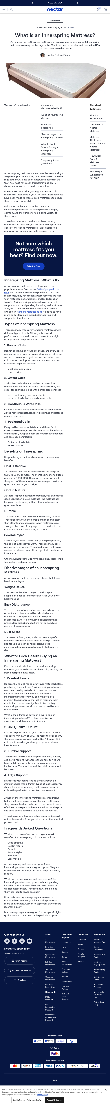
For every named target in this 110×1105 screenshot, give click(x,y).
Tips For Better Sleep (96, 117)
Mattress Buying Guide (99, 963)
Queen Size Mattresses (50, 955)
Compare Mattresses (50, 978)
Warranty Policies (65, 987)
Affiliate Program (81, 955)
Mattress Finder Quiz (50, 985)
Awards (81, 961)
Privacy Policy (42, 1095)
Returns (65, 952)
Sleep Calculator (98, 948)
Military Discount (49, 998)
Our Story (82, 939)
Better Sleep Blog (99, 1003)
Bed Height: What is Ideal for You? (96, 174)
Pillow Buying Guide (99, 970)
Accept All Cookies (54, 1100)
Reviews (65, 957)
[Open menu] (3, 9)
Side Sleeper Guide (99, 978)
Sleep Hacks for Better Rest (99, 994)
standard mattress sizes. (29, 311)
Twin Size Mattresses (50, 970)
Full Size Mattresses (50, 963)
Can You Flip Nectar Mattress (96, 127)
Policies (65, 977)
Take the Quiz (33, 266)
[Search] (11, 9)
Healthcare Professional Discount (50, 1017)
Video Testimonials (67, 963)
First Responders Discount (50, 1007)
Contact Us (66, 942)
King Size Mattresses (50, 948)
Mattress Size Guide (99, 955)
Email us (21, 980)
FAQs (64, 947)
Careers (81, 949)
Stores (80, 944)
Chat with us (21, 961)
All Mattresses (50, 940)
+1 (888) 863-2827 (21, 970)
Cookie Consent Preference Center (27, 1100)
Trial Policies (67, 981)
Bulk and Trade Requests (65, 996)
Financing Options (66, 970)
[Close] (106, 1090)
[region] (55, 1095)
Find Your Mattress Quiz (100, 940)
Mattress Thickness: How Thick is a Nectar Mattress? (97, 143)
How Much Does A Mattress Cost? (95, 161)
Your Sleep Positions (98, 985)
